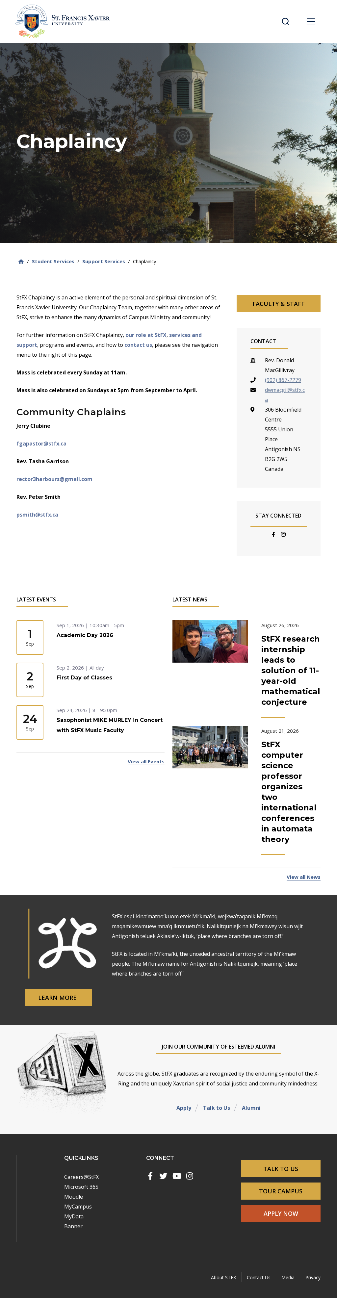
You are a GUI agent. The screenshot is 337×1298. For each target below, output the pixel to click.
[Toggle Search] (285, 21)
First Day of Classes (84, 677)
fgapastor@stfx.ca (41, 443)
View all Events (146, 761)
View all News (304, 877)
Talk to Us (216, 1107)
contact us (138, 344)
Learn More (58, 998)
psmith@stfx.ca (37, 514)
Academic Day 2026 (85, 635)
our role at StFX (146, 335)
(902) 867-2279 (283, 380)
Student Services (53, 261)
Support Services (103, 261)
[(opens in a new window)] (150, 1176)
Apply (183, 1107)
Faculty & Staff (278, 304)
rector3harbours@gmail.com (54, 479)
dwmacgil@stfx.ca (285, 394)
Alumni (251, 1107)
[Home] (21, 261)
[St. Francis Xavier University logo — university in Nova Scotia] (64, 21)
